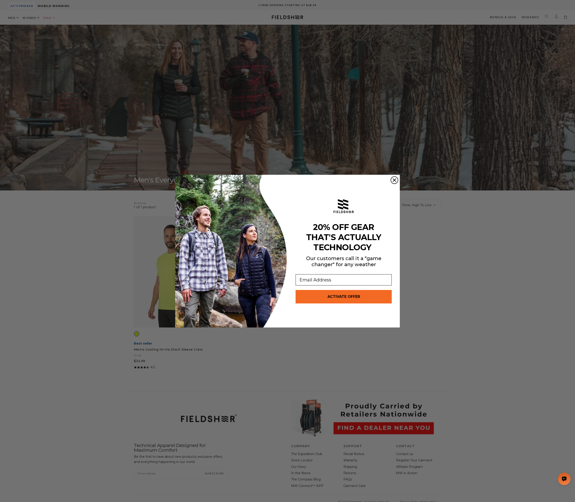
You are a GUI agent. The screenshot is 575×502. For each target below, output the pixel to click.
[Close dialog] (394, 180)
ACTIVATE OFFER (343, 296)
